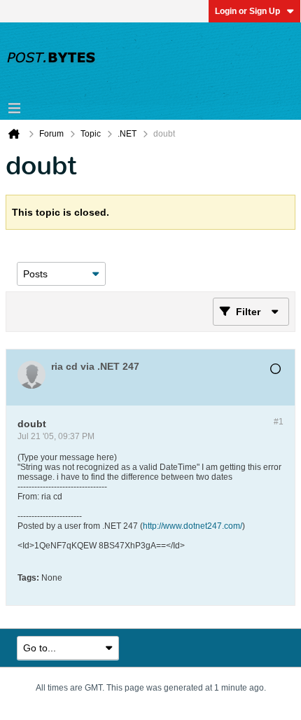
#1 (279, 422)
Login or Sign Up (247, 11)
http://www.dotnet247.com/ (192, 526)
